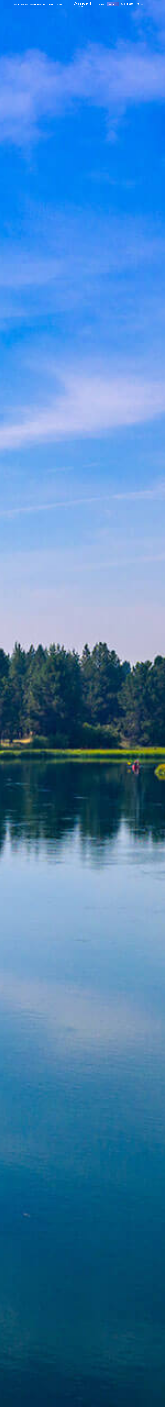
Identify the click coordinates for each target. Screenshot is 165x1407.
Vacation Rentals (20, 4)
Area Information (37, 4)
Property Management (56, 4)
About (101, 4)
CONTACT (112, 4)
